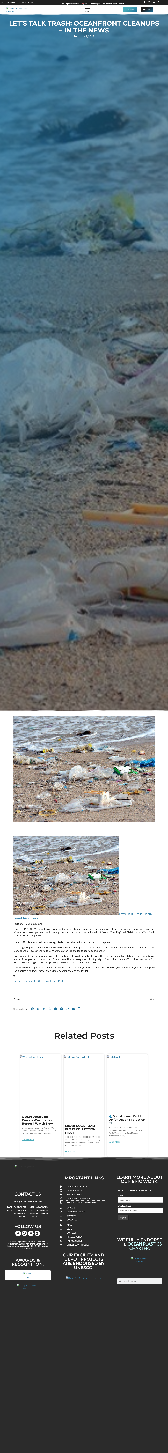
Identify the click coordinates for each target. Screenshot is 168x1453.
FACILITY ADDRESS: (16, 1207)
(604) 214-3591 (35, 1201)
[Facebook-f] (144, 2)
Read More (28, 1140)
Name (120, 1195)
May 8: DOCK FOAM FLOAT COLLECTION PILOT (80, 1129)
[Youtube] (154, 2)
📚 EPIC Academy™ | (91, 3)
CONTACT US (28, 1194)
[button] (87, 8)
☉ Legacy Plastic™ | (71, 3)
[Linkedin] (158, 2)
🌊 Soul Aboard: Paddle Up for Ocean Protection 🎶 (127, 1119)
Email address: (124, 1205)
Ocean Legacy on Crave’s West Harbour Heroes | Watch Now (38, 1120)
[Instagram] (149, 2)
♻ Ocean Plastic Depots (113, 3)
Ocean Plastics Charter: (145, 1246)
